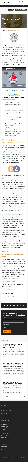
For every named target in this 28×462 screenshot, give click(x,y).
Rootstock (6, 216)
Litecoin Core (15, 232)
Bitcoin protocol (10, 158)
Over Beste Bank (4, 424)
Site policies (3, 429)
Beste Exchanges (4, 437)
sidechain (12, 214)
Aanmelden (7, 331)
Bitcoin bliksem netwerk (8, 190)
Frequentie (6, 324)
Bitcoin (16, 119)
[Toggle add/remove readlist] (23, 6)
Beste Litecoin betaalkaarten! (12, 299)
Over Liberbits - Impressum (6, 423)
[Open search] (20, 2)
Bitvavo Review (4, 438)
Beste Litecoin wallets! (10, 297)
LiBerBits (3, 21)
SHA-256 (9, 106)
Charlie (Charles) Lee (16, 51)
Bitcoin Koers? (3, 449)
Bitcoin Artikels (4, 448)
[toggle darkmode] (21, 6)
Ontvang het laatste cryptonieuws (21, 9)
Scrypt (10, 104)
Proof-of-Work (17, 102)
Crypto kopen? (4, 435)
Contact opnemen (4, 426)
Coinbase (21, 57)
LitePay (20, 274)
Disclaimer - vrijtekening (5, 427)
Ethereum (4, 225)
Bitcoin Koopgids (4, 446)
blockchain (9, 221)
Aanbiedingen (11, 9)
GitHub (20, 49)
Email (4, 317)
